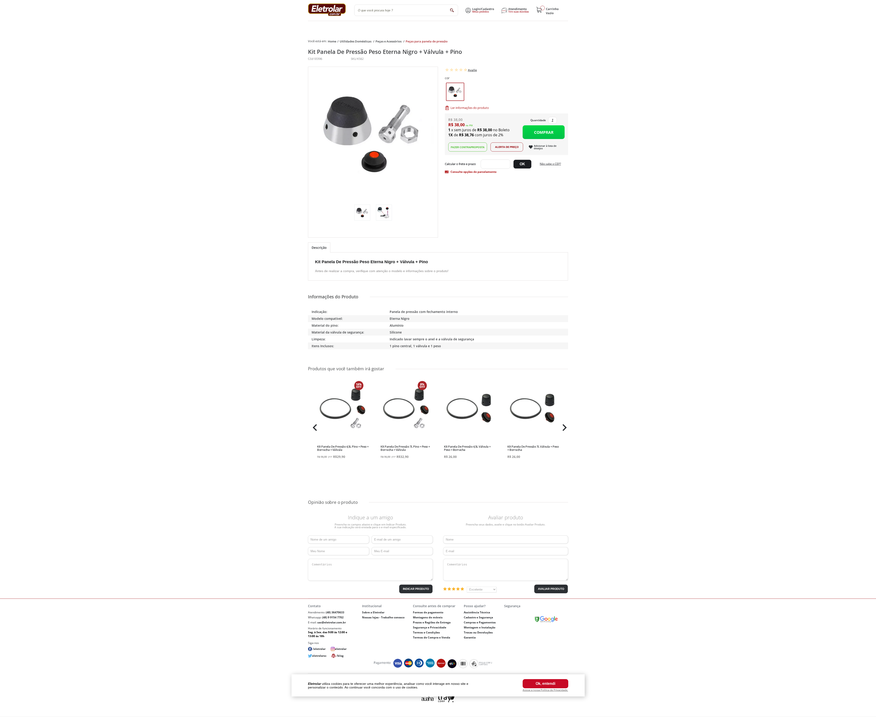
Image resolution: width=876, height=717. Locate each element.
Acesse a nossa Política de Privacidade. (545, 690)
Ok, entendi (545, 683)
